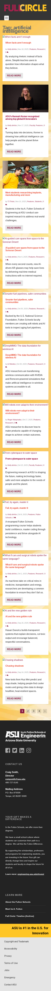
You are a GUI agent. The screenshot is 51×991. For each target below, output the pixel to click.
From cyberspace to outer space (21, 459)
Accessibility (10, 948)
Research (41, 49)
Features (33, 49)
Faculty (32, 125)
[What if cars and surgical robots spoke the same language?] (25, 557)
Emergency (9, 977)
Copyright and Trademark (16, 941)
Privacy (8, 956)
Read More (14, 75)
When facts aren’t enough (18, 43)
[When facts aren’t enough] (25, 37)
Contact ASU (10, 984)
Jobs (6, 970)
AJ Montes (12, 364)
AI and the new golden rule (18, 616)
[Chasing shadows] (25, 660)
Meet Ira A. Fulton (13, 909)
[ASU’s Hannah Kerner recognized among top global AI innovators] (25, 98)
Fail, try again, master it (16, 508)
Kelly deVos (12, 49)
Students (38, 202)
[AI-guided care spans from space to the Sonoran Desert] (25, 240)
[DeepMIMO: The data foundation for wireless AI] (25, 347)
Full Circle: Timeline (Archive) (19, 916)
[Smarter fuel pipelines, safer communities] (25, 294)
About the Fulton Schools (17, 902)
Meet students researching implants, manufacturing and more (23, 193)
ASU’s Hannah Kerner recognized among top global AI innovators (22, 117)
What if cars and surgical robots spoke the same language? (24, 565)
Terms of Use (11, 963)
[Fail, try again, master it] (25, 502)
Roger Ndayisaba (14, 420)
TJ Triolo (11, 202)
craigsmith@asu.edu (15, 779)
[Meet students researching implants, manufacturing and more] (25, 174)
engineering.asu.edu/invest (31, 874)
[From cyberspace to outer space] (25, 453)
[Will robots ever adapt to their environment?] (25, 405)
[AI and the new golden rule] (25, 610)
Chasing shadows (14, 666)
